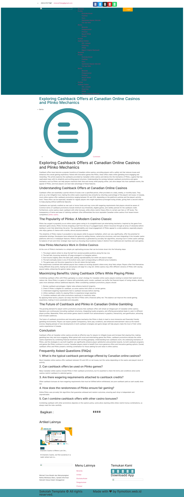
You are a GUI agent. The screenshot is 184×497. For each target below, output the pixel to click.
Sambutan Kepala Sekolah (91, 20)
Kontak (80, 39)
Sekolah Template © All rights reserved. (60, 493)
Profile (80, 11)
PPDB (84, 48)
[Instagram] (105, 4)
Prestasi (84, 32)
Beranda (81, 9)
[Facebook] (95, 4)
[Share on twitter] (96, 412)
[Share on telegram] (98, 412)
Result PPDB (86, 34)
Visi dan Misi (86, 23)
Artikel (84, 36)
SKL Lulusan (86, 43)
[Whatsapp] (114, 4)
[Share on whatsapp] (100, 412)
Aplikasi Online (83, 41)
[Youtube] (109, 4)
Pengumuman (87, 29)
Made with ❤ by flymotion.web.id (117, 491)
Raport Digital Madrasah (90, 50)
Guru (83, 18)
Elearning (85, 45)
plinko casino (53, 215)
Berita (80, 25)
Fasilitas (85, 16)
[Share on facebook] (93, 412)
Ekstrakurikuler (87, 13)
